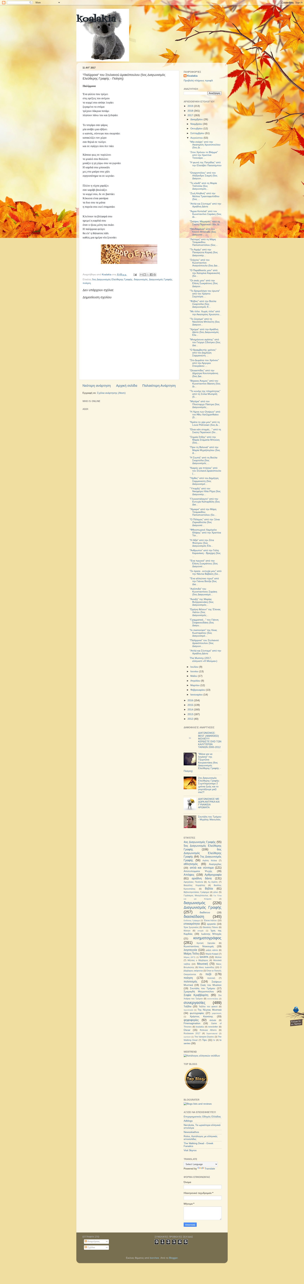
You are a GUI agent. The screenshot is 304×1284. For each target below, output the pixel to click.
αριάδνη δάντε (202, 878)
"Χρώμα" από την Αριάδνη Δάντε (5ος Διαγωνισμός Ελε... (204, 332)
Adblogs (188, 1121)
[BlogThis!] (144, 274)
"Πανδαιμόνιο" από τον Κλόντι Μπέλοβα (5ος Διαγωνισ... (203, 232)
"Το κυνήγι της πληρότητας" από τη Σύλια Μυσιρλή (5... (205, 394)
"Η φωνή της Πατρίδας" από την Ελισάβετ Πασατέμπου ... (205, 165)
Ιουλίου (194, 667)
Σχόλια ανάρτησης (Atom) (111, 393)
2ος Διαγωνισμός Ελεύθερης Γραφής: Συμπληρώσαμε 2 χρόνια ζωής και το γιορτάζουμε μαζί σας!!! (209, 785)
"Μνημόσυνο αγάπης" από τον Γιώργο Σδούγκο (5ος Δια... (205, 342)
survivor (187, 1037)
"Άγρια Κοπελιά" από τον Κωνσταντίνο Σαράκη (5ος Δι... (205, 214)
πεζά (208, 974)
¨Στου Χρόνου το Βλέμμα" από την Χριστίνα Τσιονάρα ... (204, 155)
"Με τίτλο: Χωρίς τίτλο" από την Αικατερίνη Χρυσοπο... (205, 313)
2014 (191, 709)
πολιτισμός (190, 981)
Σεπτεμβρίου (197, 133)
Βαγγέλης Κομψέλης (194, 885)
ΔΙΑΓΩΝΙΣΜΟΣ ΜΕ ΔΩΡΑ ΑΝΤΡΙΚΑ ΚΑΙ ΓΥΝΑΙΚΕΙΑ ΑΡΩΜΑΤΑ (209, 803)
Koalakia (192, 75)
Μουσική (202, 963)
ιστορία (200, 931)
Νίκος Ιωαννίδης (206, 967)
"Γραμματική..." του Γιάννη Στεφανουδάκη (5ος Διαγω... (204, 622)
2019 (191, 106)
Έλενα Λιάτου (210, 920)
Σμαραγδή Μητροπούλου (199, 991)
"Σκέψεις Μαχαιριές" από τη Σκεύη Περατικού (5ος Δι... (205, 223)
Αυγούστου (197, 138)
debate (213, 1020)
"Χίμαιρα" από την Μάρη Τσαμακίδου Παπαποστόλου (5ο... (203, 512)
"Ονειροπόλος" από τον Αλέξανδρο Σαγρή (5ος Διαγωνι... (203, 175)
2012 (191, 719)
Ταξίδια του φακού (208, 1006)
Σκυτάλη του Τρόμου (202, 988)
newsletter (213, 1027)
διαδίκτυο (205, 912)
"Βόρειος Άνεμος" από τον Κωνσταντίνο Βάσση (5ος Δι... (205, 384)
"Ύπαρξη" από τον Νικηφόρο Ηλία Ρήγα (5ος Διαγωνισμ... (205, 491)
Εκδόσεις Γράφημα (192, 920)
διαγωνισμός (141, 279)
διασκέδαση (194, 916)
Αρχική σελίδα (126, 385)
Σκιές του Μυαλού (211, 985)
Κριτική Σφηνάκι (206, 943)
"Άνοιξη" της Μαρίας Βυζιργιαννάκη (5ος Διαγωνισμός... (202, 602)
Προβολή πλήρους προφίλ (198, 80)
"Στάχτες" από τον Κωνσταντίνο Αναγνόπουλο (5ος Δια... (204, 263)
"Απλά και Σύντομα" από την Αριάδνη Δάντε (205, 205)
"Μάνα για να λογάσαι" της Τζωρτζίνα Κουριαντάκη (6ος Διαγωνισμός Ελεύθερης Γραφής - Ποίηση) (202, 762)
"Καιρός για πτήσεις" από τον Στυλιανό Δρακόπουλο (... (205, 471)
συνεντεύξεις (212, 999)
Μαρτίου (195, 685)
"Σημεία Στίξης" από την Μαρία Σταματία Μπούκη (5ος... (205, 440)
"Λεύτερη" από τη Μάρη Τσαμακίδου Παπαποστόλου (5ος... (204, 242)
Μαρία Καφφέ (211, 954)
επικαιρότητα (192, 923)
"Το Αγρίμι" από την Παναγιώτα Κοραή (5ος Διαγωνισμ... (204, 252)
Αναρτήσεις (93, 1241)
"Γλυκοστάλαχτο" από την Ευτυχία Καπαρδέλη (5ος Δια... (205, 502)
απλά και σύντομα (202, 867)
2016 (191, 700)
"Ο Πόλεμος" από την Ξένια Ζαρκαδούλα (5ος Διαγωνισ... (205, 522)
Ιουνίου (194, 671)
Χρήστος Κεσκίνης (201, 1016)
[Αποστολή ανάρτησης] (134, 274)
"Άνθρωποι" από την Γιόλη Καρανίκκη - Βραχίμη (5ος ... (205, 553)
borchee (154, 1258)
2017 (191, 115)
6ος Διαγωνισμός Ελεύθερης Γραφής (202, 853)
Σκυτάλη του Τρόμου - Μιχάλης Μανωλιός (209, 818)
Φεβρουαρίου (198, 690)
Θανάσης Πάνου (210, 927)
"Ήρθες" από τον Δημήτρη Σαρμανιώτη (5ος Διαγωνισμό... (204, 481)
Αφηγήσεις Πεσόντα (193, 882)
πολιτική (211, 978)
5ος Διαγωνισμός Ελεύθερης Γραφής (112, 279)
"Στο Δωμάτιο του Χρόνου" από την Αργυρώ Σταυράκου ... (204, 363)
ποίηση (87, 283)
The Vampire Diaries (204, 1037)
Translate (210, 1168)
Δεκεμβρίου (197, 119)
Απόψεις (189, 874)
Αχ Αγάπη (213, 882)
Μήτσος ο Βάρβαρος (198, 960)
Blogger (173, 1258)
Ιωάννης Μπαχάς (211, 934)
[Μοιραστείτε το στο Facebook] (151, 274)
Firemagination (192, 1023)
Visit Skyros (190, 1150)
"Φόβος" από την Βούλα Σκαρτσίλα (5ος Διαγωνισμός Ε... (203, 304)
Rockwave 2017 (192, 1033)
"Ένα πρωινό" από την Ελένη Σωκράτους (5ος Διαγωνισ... (204, 563)
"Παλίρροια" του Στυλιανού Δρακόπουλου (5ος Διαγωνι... (204, 643)
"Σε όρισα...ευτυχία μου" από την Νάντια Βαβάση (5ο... (205, 572)
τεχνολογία (188, 1010)
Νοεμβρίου (196, 124)
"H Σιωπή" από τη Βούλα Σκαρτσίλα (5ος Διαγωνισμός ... (203, 460)
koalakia (96, 19)
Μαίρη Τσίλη (191, 953)
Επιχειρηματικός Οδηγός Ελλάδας (202, 1116)
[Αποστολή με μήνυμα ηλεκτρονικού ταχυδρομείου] (141, 274)
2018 (191, 110)
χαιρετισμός (216, 1013)
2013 (191, 714)
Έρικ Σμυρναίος (191, 927)
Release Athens (208, 1030)
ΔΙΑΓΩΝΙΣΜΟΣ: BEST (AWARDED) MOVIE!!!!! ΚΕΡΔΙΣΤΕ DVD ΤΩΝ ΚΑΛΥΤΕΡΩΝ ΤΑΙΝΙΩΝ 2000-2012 (209, 740)
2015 (191, 705)
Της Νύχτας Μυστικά (209, 1010)
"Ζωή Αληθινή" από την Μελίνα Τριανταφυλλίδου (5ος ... (204, 196)
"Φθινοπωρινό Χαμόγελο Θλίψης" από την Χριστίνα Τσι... (205, 532)
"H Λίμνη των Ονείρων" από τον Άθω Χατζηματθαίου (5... (205, 414)
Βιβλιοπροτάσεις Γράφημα (196, 892)
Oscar (187, 1030)
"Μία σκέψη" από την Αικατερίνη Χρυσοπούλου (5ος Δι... (205, 145)
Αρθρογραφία (213, 874)
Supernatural (211, 1033)
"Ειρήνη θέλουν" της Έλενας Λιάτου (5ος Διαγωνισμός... (205, 612)
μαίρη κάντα (212, 950)
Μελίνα (218, 957)
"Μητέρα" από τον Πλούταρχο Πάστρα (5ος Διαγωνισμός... (205, 404)
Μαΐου (194, 676)
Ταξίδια (187, 1006)
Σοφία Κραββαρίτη (196, 995)
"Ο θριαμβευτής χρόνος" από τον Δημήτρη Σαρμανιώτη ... (203, 353)
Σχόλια (91, 1247)
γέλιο (215, 892)
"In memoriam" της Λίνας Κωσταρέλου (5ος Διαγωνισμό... (203, 633)
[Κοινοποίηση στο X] (148, 274)
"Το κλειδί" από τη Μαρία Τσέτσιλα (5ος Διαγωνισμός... (203, 186)
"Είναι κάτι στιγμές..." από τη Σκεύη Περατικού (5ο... (205, 431)
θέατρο (187, 930)
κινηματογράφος (207, 938)
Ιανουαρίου (196, 694)
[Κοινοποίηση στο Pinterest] (154, 274)
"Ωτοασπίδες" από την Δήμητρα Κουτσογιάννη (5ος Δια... (204, 373)
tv (214, 1040)
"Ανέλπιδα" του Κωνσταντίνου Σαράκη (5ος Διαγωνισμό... (203, 592)
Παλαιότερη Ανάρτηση (159, 385)
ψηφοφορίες (191, 1020)
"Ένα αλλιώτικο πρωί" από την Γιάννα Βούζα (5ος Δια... (204, 581)
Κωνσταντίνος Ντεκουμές (199, 946)
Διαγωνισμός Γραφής (160, 279)
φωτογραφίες (197, 1013)
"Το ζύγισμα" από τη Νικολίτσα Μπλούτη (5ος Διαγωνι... (205, 322)
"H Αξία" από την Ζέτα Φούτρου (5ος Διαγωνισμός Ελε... (202, 543)
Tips (204, 1040)
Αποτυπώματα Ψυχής (198, 871)
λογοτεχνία (190, 949)
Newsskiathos (191, 1132)
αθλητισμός (191, 863)
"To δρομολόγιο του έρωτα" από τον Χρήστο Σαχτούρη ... (205, 294)
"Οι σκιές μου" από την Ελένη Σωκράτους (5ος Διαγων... (204, 283)
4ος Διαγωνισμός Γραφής (200, 842)
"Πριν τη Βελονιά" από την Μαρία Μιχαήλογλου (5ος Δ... (205, 450)
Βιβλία (209, 888)
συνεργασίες (194, 1002)
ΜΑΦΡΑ (204, 957)
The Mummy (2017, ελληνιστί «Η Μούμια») (203, 659)
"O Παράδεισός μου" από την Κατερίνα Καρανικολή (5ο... (205, 273)
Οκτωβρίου (196, 128)
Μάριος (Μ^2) (189, 957)
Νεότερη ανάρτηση (97, 385)
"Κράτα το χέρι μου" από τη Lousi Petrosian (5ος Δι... (205, 423)
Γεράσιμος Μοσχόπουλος (196, 895)
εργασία (211, 924)
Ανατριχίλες (215, 864)
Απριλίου (195, 680)
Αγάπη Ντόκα (209, 860)
